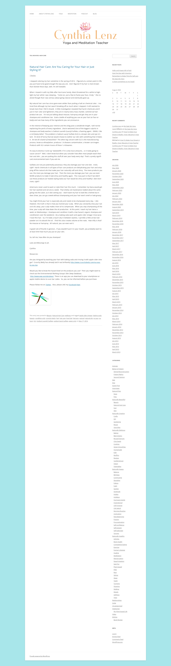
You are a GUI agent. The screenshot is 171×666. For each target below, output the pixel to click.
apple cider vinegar (85, 315)
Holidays (117, 497)
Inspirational (118, 503)
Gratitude (117, 492)
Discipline (117, 480)
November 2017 (117, 238)
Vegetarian (116, 609)
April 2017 (115, 246)
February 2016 (117, 277)
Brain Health (118, 542)
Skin (115, 411)
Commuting (118, 478)
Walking (116, 589)
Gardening (117, 422)
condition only (40, 318)
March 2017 (116, 249)
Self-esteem (118, 528)
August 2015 (116, 291)
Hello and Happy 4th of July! (121, 70)
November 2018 (117, 224)
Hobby (116, 494)
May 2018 (115, 227)
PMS (115, 570)
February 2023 (117, 190)
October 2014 (117, 313)
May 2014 (115, 319)
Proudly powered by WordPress (40, 656)
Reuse (116, 425)
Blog (95, 14)
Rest (115, 572)
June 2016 (115, 266)
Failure (116, 483)
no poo (95, 318)
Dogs (115, 394)
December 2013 (117, 330)
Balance (116, 472)
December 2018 (117, 221)
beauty (32, 318)
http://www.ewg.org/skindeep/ (42, 276)
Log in (114, 634)
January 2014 (116, 327)
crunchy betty (51, 318)
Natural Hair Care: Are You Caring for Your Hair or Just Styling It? (62, 68)
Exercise (116, 547)
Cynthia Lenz (116, 126)
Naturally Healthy (118, 536)
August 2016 (116, 260)
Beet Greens (118, 436)
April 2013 (115, 349)
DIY (115, 419)
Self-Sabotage (118, 531)
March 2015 (116, 302)
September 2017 (118, 241)
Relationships (117, 600)
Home (32, 14)
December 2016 (117, 254)
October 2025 (117, 176)
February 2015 (117, 305)
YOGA (61, 14)
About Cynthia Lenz (46, 14)
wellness (68, 315)
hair (57, 318)
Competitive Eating (120, 545)
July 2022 (115, 196)
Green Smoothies (120, 447)
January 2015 (116, 307)
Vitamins (117, 586)
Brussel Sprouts (119, 439)
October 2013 (117, 335)
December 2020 (117, 204)
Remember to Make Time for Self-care (125, 76)
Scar (115, 408)
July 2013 (115, 341)
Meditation (72, 14)
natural (81, 318)
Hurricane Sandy (119, 500)
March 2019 (116, 215)
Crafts (116, 416)
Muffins (116, 455)
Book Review (118, 620)
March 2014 (116, 321)
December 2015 (117, 280)
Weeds (116, 592)
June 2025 (115, 182)
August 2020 (116, 207)
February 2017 (117, 252)
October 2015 (117, 285)
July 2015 (115, 294)
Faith (115, 486)
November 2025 (117, 174)
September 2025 (118, 179)
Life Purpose (118, 505)
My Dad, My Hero (118, 79)
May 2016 (115, 268)
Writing (114, 617)
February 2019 (117, 218)
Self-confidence (119, 525)
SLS (35, 321)
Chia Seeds (117, 441)
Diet (113, 380)
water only (72, 321)
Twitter (48, 285)
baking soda (97, 315)
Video (114, 614)
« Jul (113, 112)
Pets (115, 397)
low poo (76, 318)
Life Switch (117, 508)
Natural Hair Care (58, 315)
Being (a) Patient (118, 369)
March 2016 (116, 274)
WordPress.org (117, 642)
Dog (113, 383)
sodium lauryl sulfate (61, 321)
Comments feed (117, 639)
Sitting (116, 575)
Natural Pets (116, 391)
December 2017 (117, 235)
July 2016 (115, 263)
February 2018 (117, 229)
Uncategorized (117, 606)
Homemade (118, 450)
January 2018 (116, 232)
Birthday (117, 475)
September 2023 (118, 188)
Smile (114, 603)
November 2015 (117, 282)
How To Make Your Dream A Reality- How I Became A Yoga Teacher (125, 134)
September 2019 (118, 210)
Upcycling (117, 427)
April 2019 (115, 213)
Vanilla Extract (118, 461)
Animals (115, 366)
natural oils (89, 318)
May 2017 (115, 243)
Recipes (116, 458)
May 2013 (115, 346)
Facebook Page (74, 285)
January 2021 (116, 201)
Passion (116, 519)
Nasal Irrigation (119, 561)
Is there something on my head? (123, 82)
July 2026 (115, 165)
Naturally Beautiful (118, 399)
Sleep (115, 578)
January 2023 (116, 193)
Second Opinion (119, 377)
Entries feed (116, 637)
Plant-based (118, 567)
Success (116, 533)
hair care (63, 318)
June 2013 (115, 344)
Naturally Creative (118, 413)
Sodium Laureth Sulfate (45, 321)
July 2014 (115, 316)
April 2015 (115, 299)
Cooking (116, 444)
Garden (116, 489)
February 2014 (117, 324)
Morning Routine (119, 511)
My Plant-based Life (120, 611)
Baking (116, 433)
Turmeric (117, 584)
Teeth (116, 581)
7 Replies (33, 75)
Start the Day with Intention (122, 73)
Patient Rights (118, 374)
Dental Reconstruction (121, 372)
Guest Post (116, 386)
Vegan (116, 464)
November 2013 (117, 333)
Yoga (115, 598)
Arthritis (116, 539)
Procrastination (119, 522)
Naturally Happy (118, 469)
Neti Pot (116, 564)
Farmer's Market (119, 550)
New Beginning (119, 517)
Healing (116, 553)
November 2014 (117, 310)
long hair (69, 318)
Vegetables (117, 466)
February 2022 (117, 199)
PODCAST (84, 14)
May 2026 (115, 168)
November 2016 (117, 257)
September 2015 (118, 288)
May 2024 (115, 185)
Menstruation (118, 558)
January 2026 (116, 171)
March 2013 (116, 352)
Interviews (115, 388)
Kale (115, 452)
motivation (117, 514)
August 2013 (116, 338)
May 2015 (115, 296)
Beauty (49, 315)
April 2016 (115, 271)
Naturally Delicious (118, 430)
